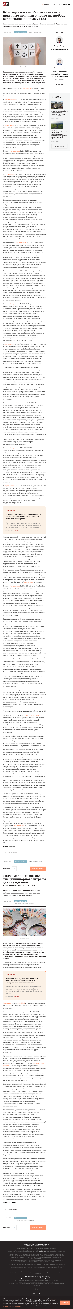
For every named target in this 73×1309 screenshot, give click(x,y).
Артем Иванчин (38, 1063)
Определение (28, 582)
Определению (15, 151)
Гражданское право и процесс (23, 1268)
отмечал (6, 1066)
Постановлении (10, 100)
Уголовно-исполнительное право (24, 903)
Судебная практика (20, 32)
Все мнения (59, 84)
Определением (20, 243)
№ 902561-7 (21, 1003)
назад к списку (12, 852)
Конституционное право (35, 32)
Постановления (18, 826)
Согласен (65, 1302)
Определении (9, 125)
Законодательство (20, 901)
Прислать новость (38, 868)
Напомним (7, 1003)
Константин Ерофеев (33, 715)
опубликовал (27, 88)
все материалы (59, 146)
